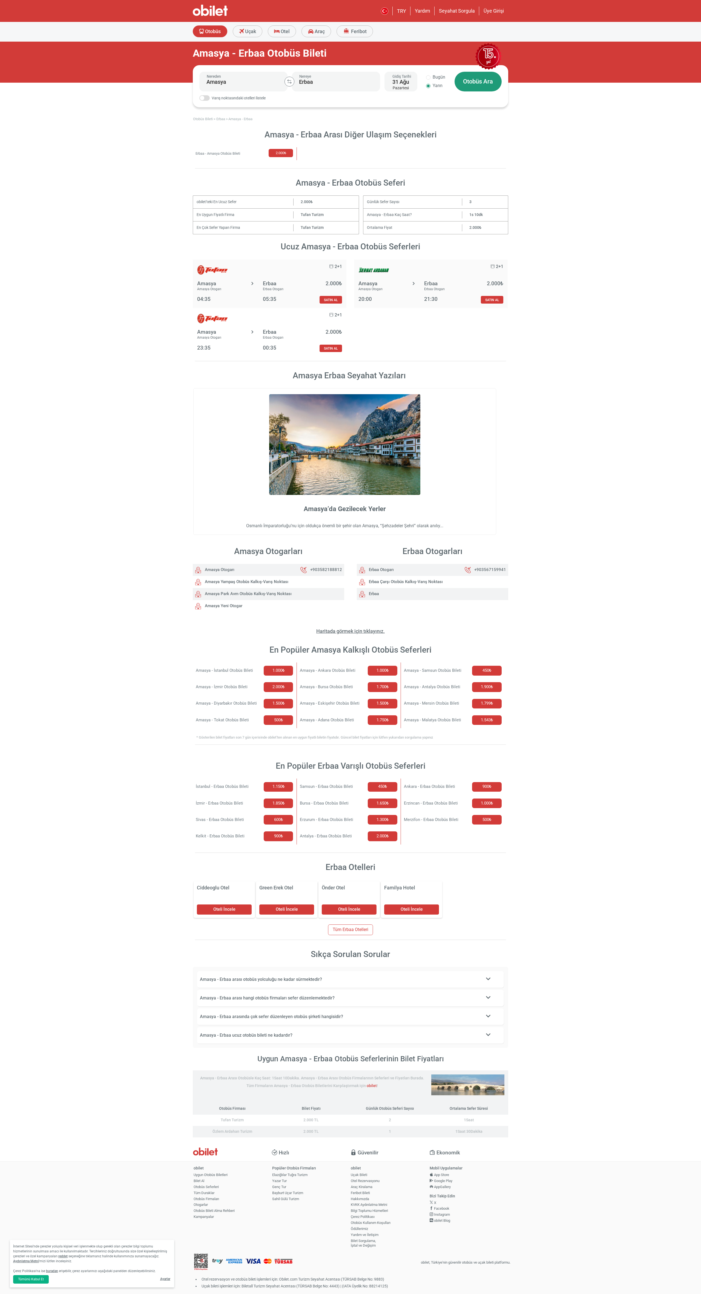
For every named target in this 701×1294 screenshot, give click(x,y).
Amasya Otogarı (219, 569)
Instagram (441, 1214)
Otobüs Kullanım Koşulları (370, 1223)
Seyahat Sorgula (457, 11)
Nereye (305, 76)
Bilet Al (199, 1181)
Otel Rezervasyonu (365, 1181)
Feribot (358, 31)
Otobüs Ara (478, 81)
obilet (372, 1085)
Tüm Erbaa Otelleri (350, 929)
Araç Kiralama (361, 1187)
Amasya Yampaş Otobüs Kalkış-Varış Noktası (246, 581)
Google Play (442, 1181)
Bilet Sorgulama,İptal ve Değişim (363, 1243)
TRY (401, 11)
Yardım (422, 11)
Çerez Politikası (363, 1217)
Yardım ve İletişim (364, 1235)
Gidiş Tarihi (401, 76)
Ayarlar (165, 1279)
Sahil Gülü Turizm (285, 1199)
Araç (319, 31)
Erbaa (373, 593)
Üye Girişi (494, 11)
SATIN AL (331, 300)
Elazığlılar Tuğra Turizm (290, 1175)
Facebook (441, 1208)
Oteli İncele (224, 909)
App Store (441, 1175)
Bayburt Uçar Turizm (287, 1193)
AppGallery (442, 1187)
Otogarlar (201, 1205)
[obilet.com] (223, 15)
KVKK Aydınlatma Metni (369, 1205)
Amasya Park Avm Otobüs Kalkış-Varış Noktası (248, 593)
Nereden (214, 76)
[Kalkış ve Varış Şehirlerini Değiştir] (289, 82)
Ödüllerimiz (359, 1229)
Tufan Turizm (312, 214)
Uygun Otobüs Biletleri (211, 1175)
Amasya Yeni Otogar (223, 605)
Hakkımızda (360, 1199)
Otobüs (212, 31)
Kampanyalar (204, 1217)
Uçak (250, 31)
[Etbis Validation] (201, 1262)
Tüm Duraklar (204, 1193)
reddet (63, 1256)
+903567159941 (490, 569)
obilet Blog (441, 1220)
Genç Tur (279, 1187)
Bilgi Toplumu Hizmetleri (369, 1211)
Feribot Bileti (360, 1193)
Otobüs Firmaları (206, 1199)
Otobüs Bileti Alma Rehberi (214, 1211)
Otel (285, 31)
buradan (52, 1271)
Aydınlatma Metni (26, 1261)
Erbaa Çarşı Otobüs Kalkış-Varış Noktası (405, 581)
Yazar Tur (279, 1181)
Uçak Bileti (359, 1175)
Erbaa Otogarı (381, 569)
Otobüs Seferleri (206, 1187)
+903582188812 (326, 569)
